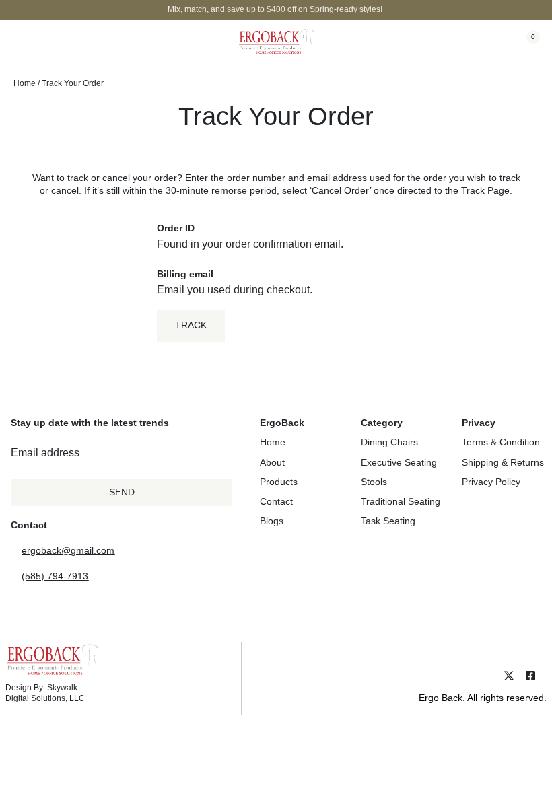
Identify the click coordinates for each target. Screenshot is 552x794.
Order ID (176, 228)
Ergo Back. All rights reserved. (483, 697)
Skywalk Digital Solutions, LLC (45, 693)
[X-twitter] (509, 675)
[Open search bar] (486, 43)
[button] (23, 43)
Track (191, 325)
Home (24, 83)
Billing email (185, 273)
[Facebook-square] (530, 675)
